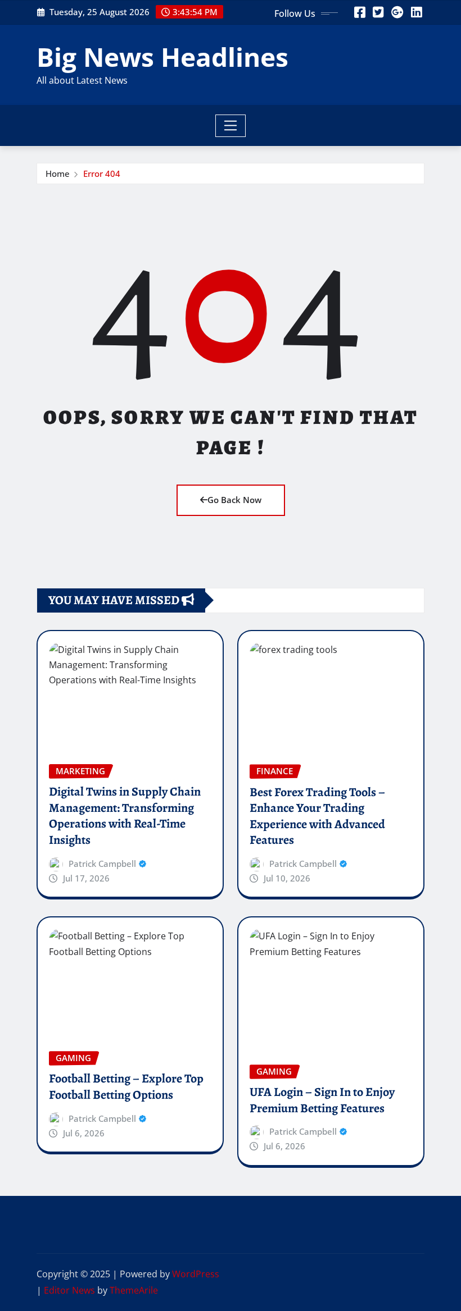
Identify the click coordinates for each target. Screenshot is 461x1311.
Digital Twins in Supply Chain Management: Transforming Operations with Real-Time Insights (125, 815)
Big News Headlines (162, 56)
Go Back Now (234, 499)
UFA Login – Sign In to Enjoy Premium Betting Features (322, 1100)
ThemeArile (134, 1290)
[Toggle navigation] (230, 126)
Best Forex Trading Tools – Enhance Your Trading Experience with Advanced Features (317, 816)
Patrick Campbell (102, 863)
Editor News (69, 1290)
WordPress (195, 1274)
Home (58, 173)
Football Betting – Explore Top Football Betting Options (126, 1086)
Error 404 (101, 173)
